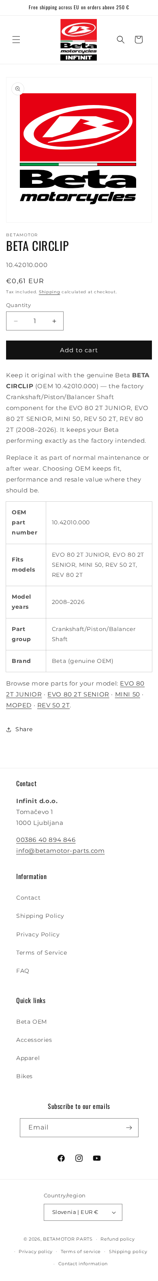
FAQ (23, 970)
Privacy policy (36, 1251)
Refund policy (117, 1239)
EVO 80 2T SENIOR (78, 694)
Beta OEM (31, 1021)
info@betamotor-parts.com (60, 850)
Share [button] (24, 729)
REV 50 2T (53, 705)
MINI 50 (127, 694)
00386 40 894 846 (46, 839)
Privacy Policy (38, 934)
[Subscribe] (129, 1127)
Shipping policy (128, 1251)
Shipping (49, 291)
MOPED (19, 705)
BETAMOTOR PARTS (68, 1239)
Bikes (24, 1076)
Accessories (34, 1039)
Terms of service (81, 1251)
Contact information (83, 1263)
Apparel (28, 1058)
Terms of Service (41, 952)
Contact (28, 897)
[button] (16, 39)
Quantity (18, 305)
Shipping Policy (40, 915)
